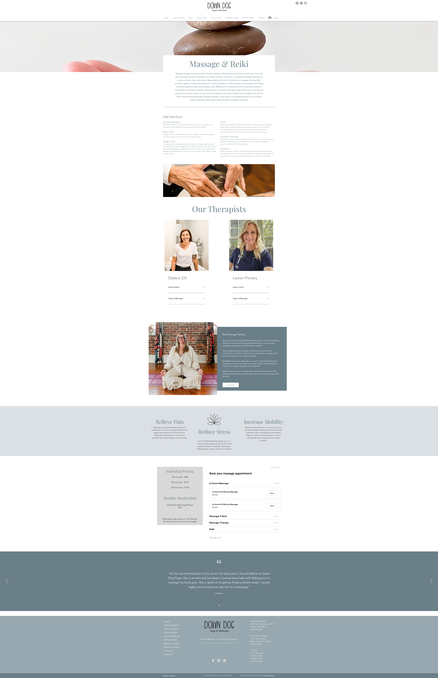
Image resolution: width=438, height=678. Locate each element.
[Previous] (7, 581)
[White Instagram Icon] (219, 661)
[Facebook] (297, 3)
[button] (190, 18)
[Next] (431, 581)
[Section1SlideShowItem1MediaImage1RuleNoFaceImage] (219, 605)
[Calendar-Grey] (305, 3)
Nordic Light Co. (269, 675)
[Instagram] (301, 3)
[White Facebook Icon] (213, 661)
